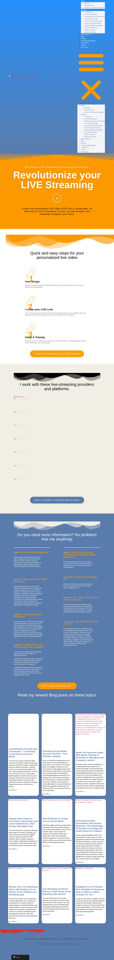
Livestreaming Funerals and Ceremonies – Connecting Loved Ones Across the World (23, 753)
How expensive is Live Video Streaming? (30, 580)
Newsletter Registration (88, 41)
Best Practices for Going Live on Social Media (54, 819)
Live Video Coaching (91, 19)
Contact (83, 45)
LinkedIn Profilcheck (91, 14)
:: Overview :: (89, 12)
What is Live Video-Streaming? (33, 552)
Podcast (83, 38)
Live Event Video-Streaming (93, 21)
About (83, 105)
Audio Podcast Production (93, 23)
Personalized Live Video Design (95, 16)
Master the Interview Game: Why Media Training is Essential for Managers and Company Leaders (90, 756)
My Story (87, 3)
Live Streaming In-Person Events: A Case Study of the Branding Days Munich (56, 891)
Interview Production (91, 27)
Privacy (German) (85, 941)
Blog (82, 36)
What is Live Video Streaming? (94, 7)
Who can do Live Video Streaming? (28, 615)
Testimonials (85, 43)
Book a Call (84, 47)
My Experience (89, 5)
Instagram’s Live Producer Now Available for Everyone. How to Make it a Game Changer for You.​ (90, 891)
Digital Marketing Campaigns (94, 25)
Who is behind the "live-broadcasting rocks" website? (29, 645)
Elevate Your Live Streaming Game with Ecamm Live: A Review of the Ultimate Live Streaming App (23, 891)
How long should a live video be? (80, 578)
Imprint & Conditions (70, 941)
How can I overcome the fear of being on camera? (81, 598)
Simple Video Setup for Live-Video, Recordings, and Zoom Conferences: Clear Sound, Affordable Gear (23, 822)
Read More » (13, 790)
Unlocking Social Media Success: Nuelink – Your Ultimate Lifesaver (54, 754)
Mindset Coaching (90, 32)
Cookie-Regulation (54, 941)
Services (83, 10)
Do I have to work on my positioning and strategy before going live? (80, 554)
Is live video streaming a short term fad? (81, 622)
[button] (91, 76)
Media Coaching (90, 30)
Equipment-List (85, 34)
